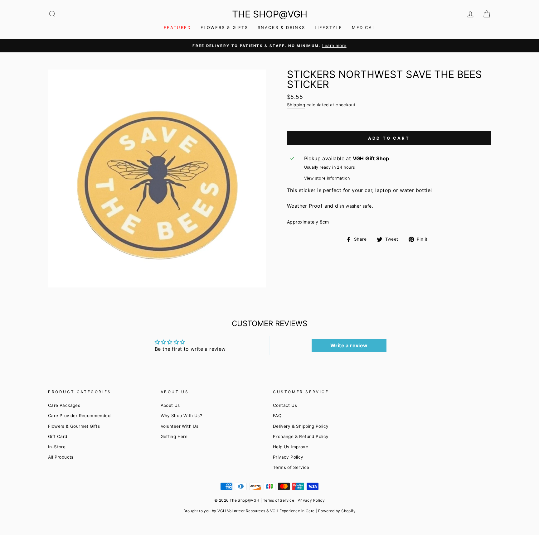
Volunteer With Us (180, 426)
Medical (363, 27)
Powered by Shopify (337, 510)
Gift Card (57, 436)
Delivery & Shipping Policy (300, 426)
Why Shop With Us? (181, 415)
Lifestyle (328, 27)
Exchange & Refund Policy (301, 436)
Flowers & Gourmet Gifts (74, 426)
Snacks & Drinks (281, 27)
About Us (170, 405)
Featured (177, 27)
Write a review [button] (349, 345)
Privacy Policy (288, 457)
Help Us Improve (290, 446)
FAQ (277, 415)
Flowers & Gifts (224, 27)
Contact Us (285, 405)
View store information (327, 178)
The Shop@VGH (269, 14)
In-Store (57, 446)
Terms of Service (291, 467)
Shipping (296, 104)
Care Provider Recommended (79, 415)
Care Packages (64, 405)
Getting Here (174, 436)
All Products (61, 457)
